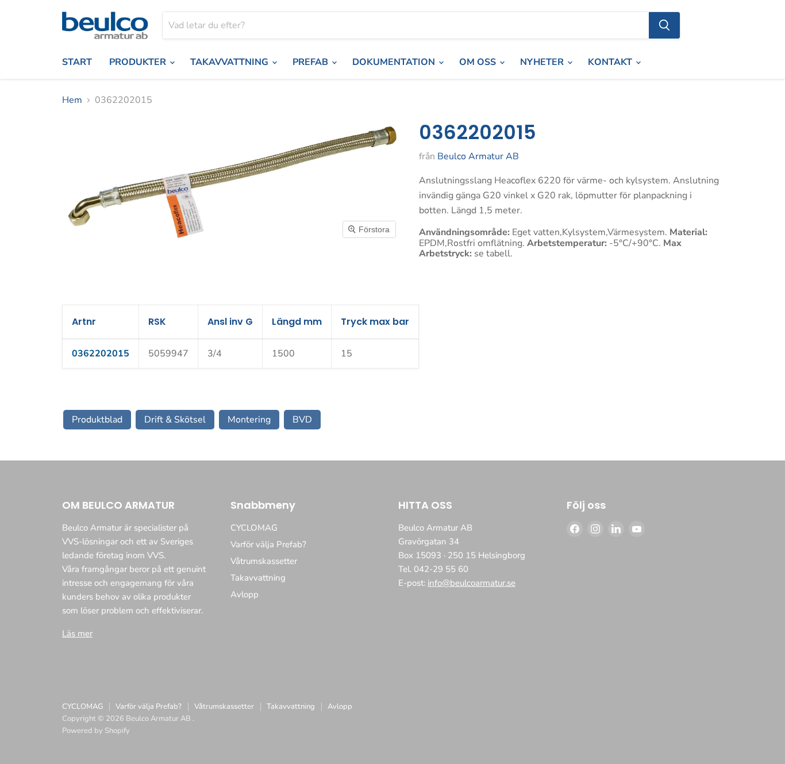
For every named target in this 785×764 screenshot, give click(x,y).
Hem (72, 100)
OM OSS (478, 62)
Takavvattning (258, 577)
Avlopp (244, 594)
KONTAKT (611, 62)
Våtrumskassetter (263, 561)
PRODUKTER (138, 62)
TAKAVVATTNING (230, 62)
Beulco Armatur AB (478, 156)
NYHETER (543, 62)
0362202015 (100, 353)
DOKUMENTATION (394, 62)
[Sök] (664, 25)
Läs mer (77, 633)
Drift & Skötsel (175, 419)
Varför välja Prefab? (268, 544)
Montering (249, 419)
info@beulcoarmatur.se (471, 583)
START (77, 62)
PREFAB (311, 62)
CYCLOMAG (254, 527)
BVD (302, 419)
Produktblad (97, 419)
